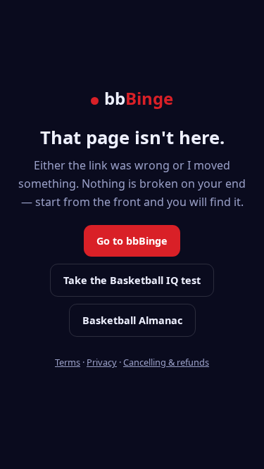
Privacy (102, 362)
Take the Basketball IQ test (132, 280)
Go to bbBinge (132, 241)
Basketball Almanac (132, 320)
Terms (67, 362)
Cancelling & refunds (166, 362)
